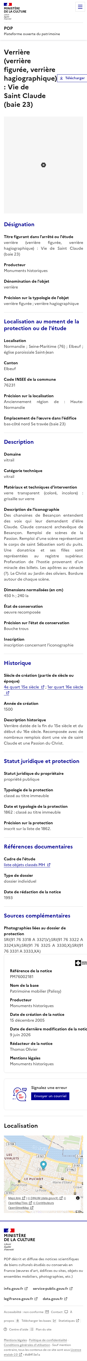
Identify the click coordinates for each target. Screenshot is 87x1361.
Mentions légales (15, 1340)
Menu (80, 7)
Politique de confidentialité (48, 1340)
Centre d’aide (18, 1329)
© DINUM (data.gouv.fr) (43, 1198)
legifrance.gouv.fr (18, 1298)
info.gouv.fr (13, 1288)
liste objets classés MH (24, 865)
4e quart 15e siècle (21, 687)
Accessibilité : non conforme (24, 1312)
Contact (57, 1312)
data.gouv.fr (53, 1298)
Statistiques (66, 1321)
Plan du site (43, 1329)
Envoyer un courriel (50, 1096)
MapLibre (14, 1198)
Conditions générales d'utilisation (27, 1345)
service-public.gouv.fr (50, 1288)
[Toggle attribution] (78, 1198)
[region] (43, 1174)
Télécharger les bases (36, 1321)
